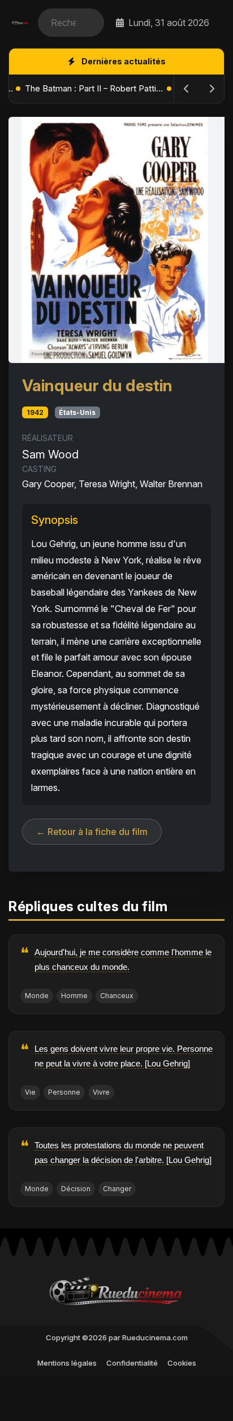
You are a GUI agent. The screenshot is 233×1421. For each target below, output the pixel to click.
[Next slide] (211, 89)
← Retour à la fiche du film (92, 831)
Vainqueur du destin (97, 385)
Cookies (181, 1362)
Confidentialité (132, 1362)
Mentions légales (67, 1362)
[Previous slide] (186, 89)
